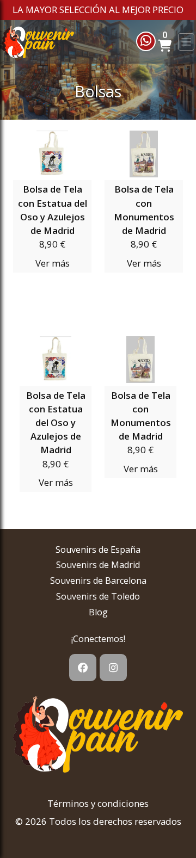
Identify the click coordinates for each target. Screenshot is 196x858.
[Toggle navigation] (186, 42)
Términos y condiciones (98, 803)
